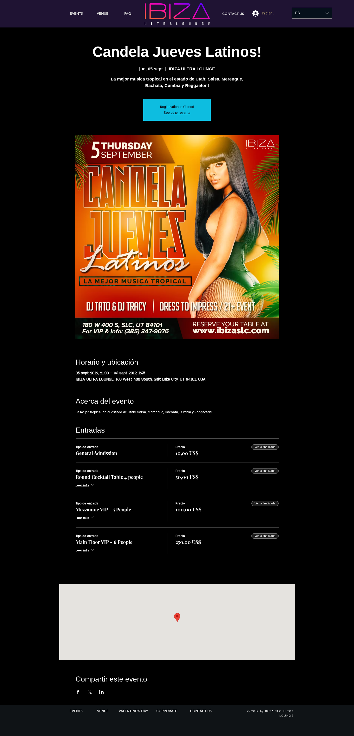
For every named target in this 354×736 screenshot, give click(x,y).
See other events (177, 112)
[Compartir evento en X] (89, 692)
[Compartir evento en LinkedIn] (101, 692)
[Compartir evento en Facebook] (78, 692)
